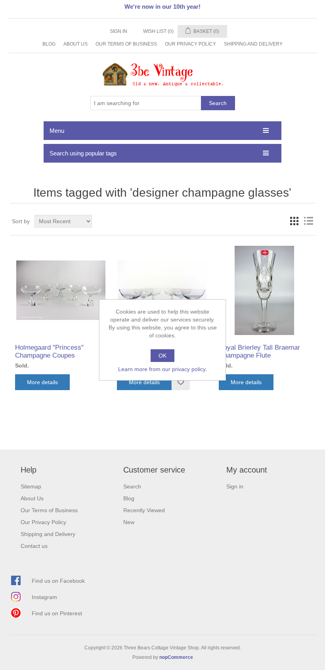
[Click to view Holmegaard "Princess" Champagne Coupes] (60, 290)
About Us (75, 44)
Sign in (118, 31)
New (128, 522)
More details (42, 382)
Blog (48, 44)
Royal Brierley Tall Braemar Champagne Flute (259, 351)
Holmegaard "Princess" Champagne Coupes (49, 351)
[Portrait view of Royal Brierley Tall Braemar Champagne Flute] (264, 290)
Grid (294, 221)
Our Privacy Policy (190, 44)
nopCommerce (176, 657)
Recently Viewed (144, 510)
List (308, 221)
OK (162, 355)
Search (218, 103)
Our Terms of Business (126, 44)
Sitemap (31, 486)
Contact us (34, 546)
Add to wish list (181, 382)
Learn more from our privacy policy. (162, 369)
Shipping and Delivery (253, 44)
